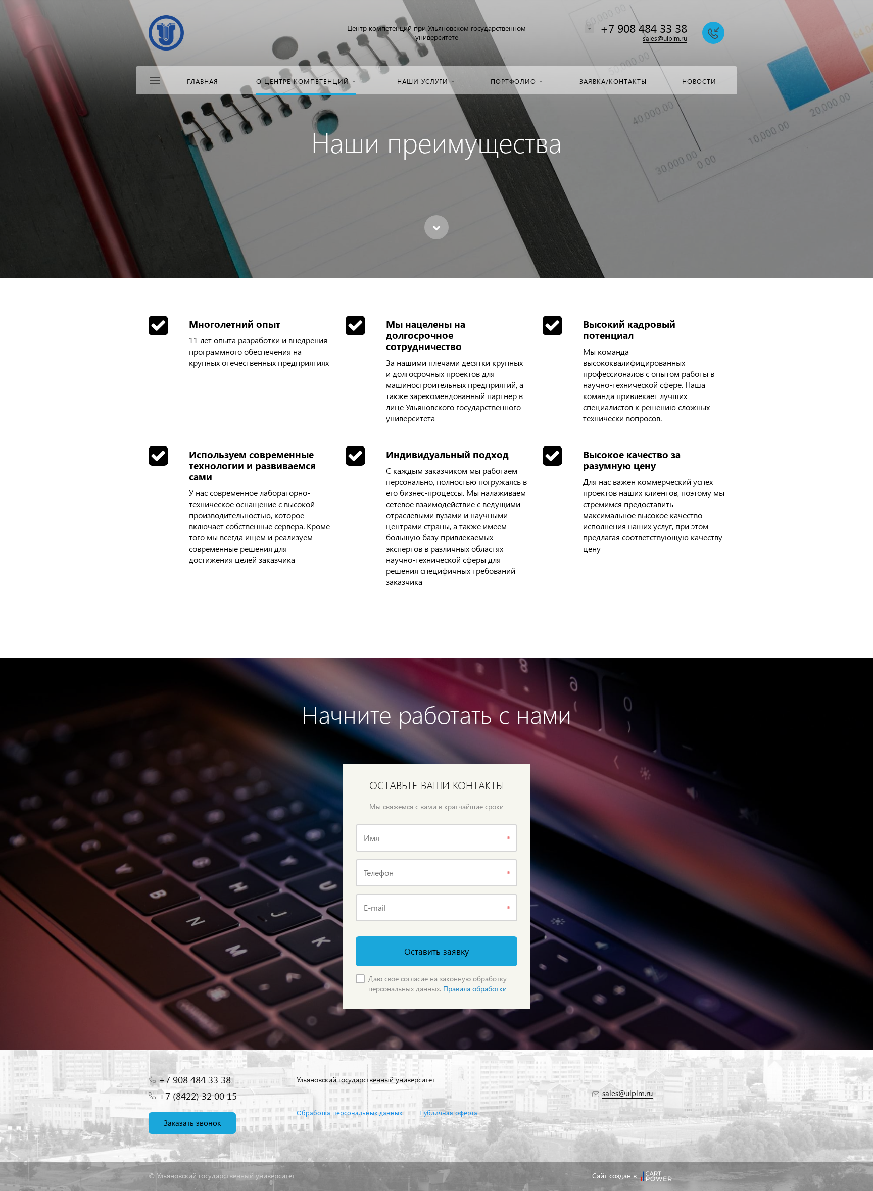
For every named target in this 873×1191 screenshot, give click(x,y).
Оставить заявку (436, 951)
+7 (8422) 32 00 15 (198, 1095)
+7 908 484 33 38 (643, 28)
